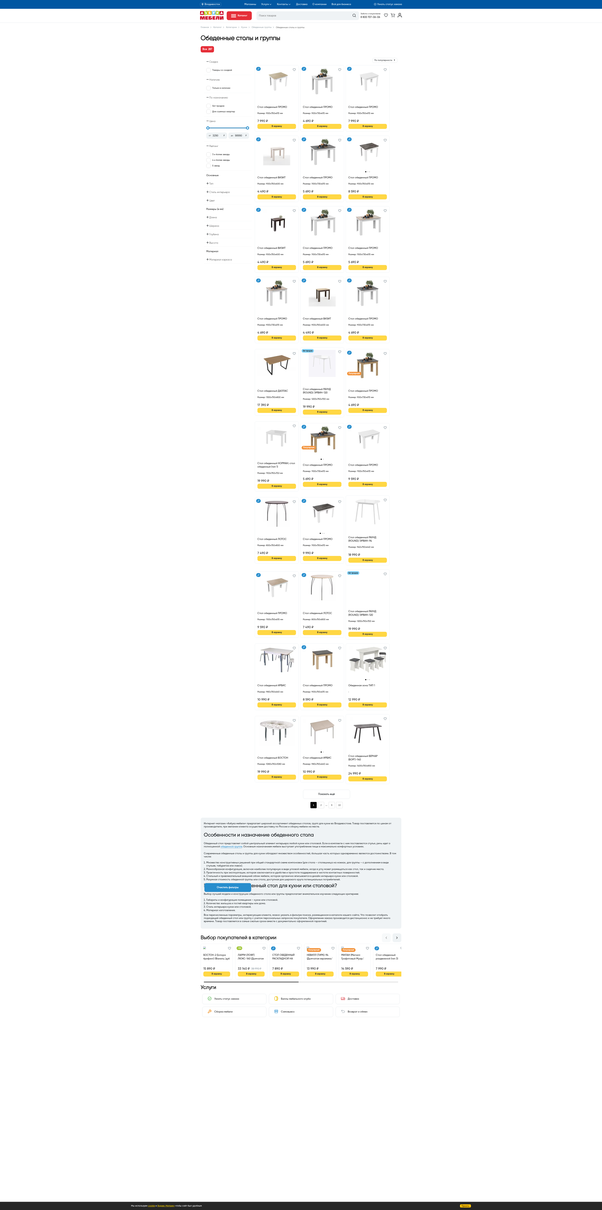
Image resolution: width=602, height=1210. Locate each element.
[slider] (207, 128)
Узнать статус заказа (389, 4)
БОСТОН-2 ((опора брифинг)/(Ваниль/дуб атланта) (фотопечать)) (216, 957)
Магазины (250, 4)
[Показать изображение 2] (367, 171)
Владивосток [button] (212, 4)
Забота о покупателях (370, 14)
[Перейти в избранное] (386, 17)
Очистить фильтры (228, 887)
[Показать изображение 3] (369, 171)
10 (339, 805)
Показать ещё (326, 794)
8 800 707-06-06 (370, 17)
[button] (294, 70)
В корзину (277, 126)
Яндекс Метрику (165, 1206)
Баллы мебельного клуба (296, 999)
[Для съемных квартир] (258, 69)
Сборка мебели (223, 1012)
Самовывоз (287, 1012)
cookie (151, 1206)
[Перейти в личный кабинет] (400, 17)
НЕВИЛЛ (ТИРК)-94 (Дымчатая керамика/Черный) (320, 957)
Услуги (265, 4)
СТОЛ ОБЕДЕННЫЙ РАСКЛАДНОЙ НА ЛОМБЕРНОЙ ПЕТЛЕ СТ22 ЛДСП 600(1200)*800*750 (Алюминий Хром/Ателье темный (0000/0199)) (284, 957)
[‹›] (367, 154)
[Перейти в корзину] (393, 17)
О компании (319, 4)
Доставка (301, 4)
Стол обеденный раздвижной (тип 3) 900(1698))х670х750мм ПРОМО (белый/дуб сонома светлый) (388, 957)
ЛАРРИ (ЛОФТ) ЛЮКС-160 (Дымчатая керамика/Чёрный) (251, 957)
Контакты (282, 4)
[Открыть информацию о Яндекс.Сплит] (268, 117)
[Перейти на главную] (212, 19)
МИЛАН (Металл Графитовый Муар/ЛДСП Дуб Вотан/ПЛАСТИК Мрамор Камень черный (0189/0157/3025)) (352, 957)
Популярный (354, 373)
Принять (465, 1206)
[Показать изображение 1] (365, 171)
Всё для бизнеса (341, 4)
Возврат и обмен (357, 1012)
